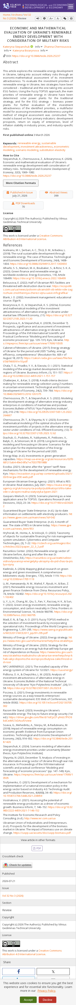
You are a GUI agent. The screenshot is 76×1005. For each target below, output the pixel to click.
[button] (18, 971)
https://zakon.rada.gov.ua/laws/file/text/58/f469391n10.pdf (37, 359)
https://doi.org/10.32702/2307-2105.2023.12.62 (37, 431)
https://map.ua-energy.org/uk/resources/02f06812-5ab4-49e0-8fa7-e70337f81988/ (38, 460)
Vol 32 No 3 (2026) (12, 895)
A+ (51, 18)
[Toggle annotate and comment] (65, 18)
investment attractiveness (37, 146)
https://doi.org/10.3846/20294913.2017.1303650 (38, 264)
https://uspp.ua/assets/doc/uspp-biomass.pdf (42, 833)
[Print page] (71, 18)
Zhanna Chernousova (57, 46)
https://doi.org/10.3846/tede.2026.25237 (36, 56)
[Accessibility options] (44, 18)
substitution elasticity (52, 150)
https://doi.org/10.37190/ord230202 (38, 504)
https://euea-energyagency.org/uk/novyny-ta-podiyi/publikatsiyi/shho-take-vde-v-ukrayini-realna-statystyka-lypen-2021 (37, 488)
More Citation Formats (21, 183)
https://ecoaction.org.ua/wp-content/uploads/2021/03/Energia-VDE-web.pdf (37, 475)
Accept (28, 999)
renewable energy (29, 143)
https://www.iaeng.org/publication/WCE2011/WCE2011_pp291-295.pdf (38, 631)
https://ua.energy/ (61, 670)
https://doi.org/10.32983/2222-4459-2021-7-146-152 (38, 808)
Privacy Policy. (46, 991)
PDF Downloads (25, 203)
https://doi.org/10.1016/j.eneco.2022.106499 (39, 278)
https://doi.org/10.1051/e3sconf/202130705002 (37, 704)
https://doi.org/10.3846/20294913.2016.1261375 (37, 392)
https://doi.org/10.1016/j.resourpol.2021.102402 (37, 595)
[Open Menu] (71, 6)
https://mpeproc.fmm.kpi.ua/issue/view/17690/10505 (36, 341)
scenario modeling (27, 150)
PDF (38, 848)
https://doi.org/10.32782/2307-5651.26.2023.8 (34, 688)
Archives (17, 14)
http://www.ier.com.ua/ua (40, 818)
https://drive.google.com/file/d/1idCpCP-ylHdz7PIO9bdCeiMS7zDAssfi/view (37, 718)
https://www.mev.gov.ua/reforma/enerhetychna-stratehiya (38, 639)
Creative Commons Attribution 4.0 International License (33, 237)
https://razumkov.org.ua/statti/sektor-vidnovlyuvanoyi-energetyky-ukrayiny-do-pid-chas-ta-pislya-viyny (38, 561)
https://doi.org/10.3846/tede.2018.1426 (38, 740)
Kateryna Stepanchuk (16, 46)
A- (58, 18)
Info (38, 46)
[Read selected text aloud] (38, 18)
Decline (47, 999)
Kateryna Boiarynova (26, 50)
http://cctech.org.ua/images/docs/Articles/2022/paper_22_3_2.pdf (37, 544)
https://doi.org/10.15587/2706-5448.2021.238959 (37, 794)
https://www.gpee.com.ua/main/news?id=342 (37, 515)
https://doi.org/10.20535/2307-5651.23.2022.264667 (37, 413)
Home (7, 14)
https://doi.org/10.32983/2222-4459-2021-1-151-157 (38, 374)
